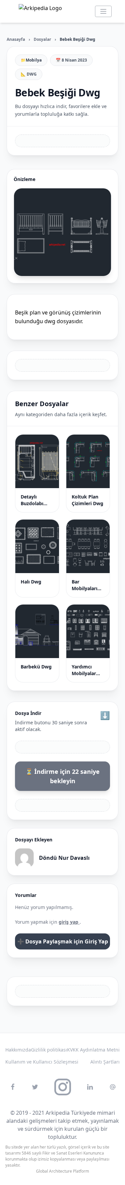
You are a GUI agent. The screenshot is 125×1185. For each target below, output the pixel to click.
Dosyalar (42, 39)
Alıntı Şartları (105, 1062)
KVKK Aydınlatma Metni (93, 1049)
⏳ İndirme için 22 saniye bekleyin (62, 776)
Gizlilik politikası (49, 1049)
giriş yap (69, 922)
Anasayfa (16, 39)
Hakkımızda (18, 1049)
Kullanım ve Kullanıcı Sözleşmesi (41, 1062)
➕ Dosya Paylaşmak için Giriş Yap (62, 941)
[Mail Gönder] (112, 1087)
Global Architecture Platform (62, 1171)
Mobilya (34, 60)
